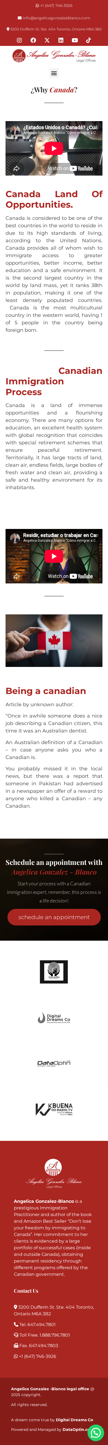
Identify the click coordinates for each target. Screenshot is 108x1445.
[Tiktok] (88, 40)
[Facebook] (33, 40)
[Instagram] (19, 40)
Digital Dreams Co (74, 1419)
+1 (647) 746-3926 (56, 5)
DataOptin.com (78, 1429)
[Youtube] (75, 40)
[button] (54, 73)
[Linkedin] (61, 40)
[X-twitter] (47, 40)
